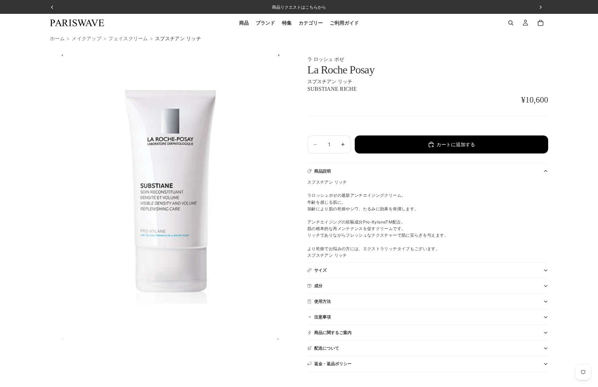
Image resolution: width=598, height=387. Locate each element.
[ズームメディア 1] (170, 197)
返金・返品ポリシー (333, 363)
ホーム (57, 38)
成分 (318, 285)
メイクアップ (86, 38)
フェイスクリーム (128, 38)
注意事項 (322, 316)
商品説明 (322, 171)
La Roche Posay (340, 69)
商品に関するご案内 (333, 332)
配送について (326, 348)
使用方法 (322, 301)
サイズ (320, 270)
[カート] (540, 22)
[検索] (510, 22)
